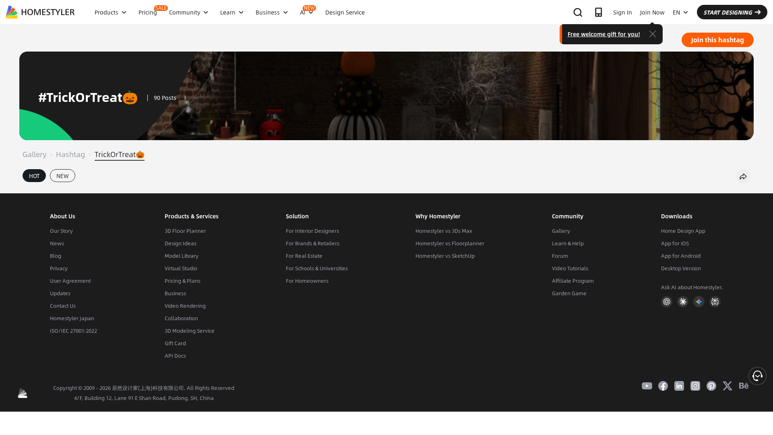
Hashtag (70, 154)
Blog (55, 256)
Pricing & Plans (182, 281)
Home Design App (683, 231)
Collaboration (181, 318)
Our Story (61, 231)
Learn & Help (568, 243)
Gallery (34, 154)
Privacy (59, 268)
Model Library (181, 256)
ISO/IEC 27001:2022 (73, 331)
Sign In (622, 12)
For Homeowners (307, 281)
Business (175, 293)
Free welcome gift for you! (604, 34)
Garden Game (569, 293)
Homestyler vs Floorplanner (449, 243)
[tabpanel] (386, 189)
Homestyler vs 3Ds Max (443, 231)
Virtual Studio (181, 268)
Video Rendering (185, 306)
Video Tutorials (570, 268)
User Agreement (70, 281)
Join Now (652, 12)
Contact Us (63, 306)
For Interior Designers (312, 231)
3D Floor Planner (185, 231)
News (57, 243)
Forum (560, 256)
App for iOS (675, 243)
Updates (60, 293)
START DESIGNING (727, 12)
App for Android (681, 256)
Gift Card (175, 343)
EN (676, 12)
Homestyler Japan (72, 318)
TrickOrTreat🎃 (120, 154)
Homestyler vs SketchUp (445, 256)
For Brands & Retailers (312, 243)
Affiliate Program (573, 281)
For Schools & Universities (317, 268)
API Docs (175, 356)
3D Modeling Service (190, 331)
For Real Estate (304, 256)
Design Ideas (180, 243)
